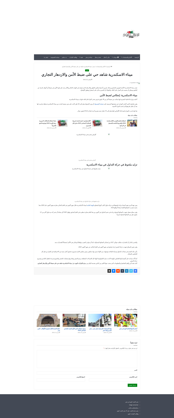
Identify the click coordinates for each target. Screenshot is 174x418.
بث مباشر (64, 57)
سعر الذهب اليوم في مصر (131, 402)
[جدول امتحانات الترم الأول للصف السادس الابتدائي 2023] (74, 320)
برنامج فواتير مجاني (133, 408)
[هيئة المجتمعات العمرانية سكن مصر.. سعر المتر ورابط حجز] (99, 320)
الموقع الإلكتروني (81, 377)
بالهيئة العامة (90, 205)
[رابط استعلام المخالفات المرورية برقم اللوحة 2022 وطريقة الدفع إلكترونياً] (63, 123)
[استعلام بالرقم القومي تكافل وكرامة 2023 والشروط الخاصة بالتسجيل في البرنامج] (132, 123)
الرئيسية (137, 57)
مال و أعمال (106, 57)
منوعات (115, 57)
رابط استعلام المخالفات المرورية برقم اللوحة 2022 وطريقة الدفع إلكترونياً (47, 123)
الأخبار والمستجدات (127, 57)
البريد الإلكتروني (133, 377)
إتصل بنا (46, 57)
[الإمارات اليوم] (131, 34)
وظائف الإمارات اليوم (133, 414)
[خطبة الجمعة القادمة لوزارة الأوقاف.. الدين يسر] (48, 320)
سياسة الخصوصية (55, 57)
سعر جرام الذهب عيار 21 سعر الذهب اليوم (127, 411)
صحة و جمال (98, 57)
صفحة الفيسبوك (99, 104)
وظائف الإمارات (73, 57)
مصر (94, 66)
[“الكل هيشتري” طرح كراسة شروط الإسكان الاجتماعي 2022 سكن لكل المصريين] (97, 123)
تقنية (82, 57)
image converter (133, 405)
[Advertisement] (141, 12)
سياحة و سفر (89, 57)
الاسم (135, 370)
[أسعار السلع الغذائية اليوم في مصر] (125, 320)
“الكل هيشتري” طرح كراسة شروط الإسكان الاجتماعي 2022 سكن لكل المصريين (81, 123)
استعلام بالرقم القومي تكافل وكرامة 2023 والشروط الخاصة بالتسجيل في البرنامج (116, 123)
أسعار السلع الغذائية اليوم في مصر (128, 328)
